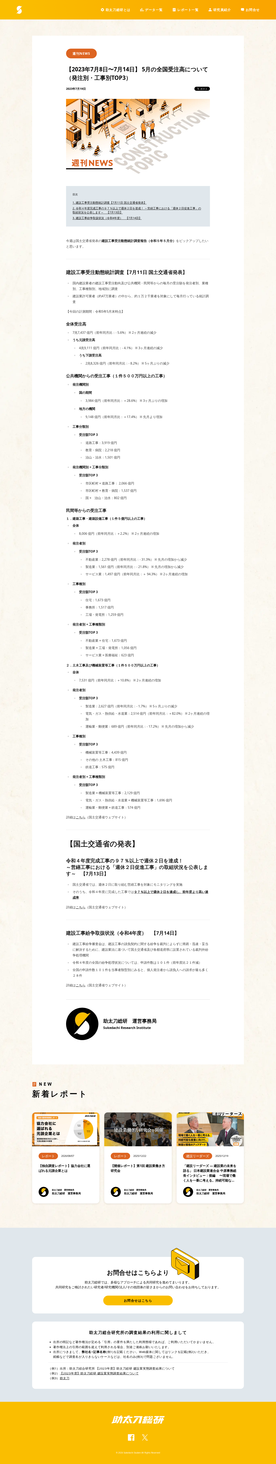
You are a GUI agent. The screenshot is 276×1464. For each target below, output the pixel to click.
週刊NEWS (81, 53)
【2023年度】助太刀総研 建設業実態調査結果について (99, 1373)
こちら (80, 817)
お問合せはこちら (138, 1300)
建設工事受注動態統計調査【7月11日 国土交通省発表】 (111, 202)
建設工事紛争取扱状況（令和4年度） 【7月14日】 (109, 218)
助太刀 (64, 1378)
